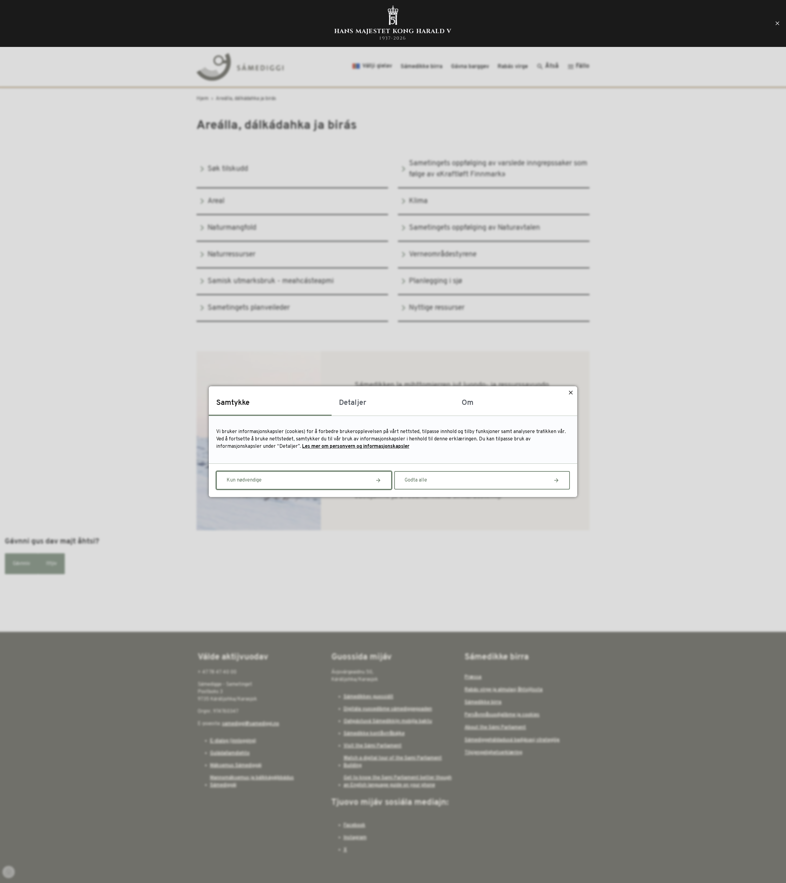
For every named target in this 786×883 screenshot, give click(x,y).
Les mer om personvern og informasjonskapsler (355, 446)
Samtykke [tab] (233, 403)
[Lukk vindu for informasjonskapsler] (571, 393)
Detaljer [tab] (352, 403)
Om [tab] (467, 403)
